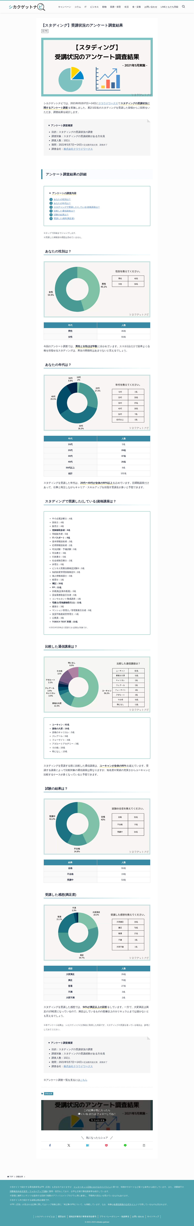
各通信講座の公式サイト (124, 1204)
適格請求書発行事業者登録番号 (82, 1216)
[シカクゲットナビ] (26, 7)
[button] (50, 1145)
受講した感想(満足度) (64, 218)
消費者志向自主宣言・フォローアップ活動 (28, 1191)
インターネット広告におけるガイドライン (92, 1187)
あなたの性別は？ (62, 199)
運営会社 (62, 1216)
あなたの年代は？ (62, 203)
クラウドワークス (108, 103)
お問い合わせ (138, 1216)
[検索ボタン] (183, 7)
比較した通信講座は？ (64, 211)
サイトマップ (153, 1216)
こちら (83, 1080)
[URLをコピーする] (144, 1145)
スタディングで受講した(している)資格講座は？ (77, 207)
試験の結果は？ (61, 214)
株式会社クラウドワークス (78, 149)
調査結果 (48, 1094)
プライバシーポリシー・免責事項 (114, 1216)
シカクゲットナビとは (45, 1216)
